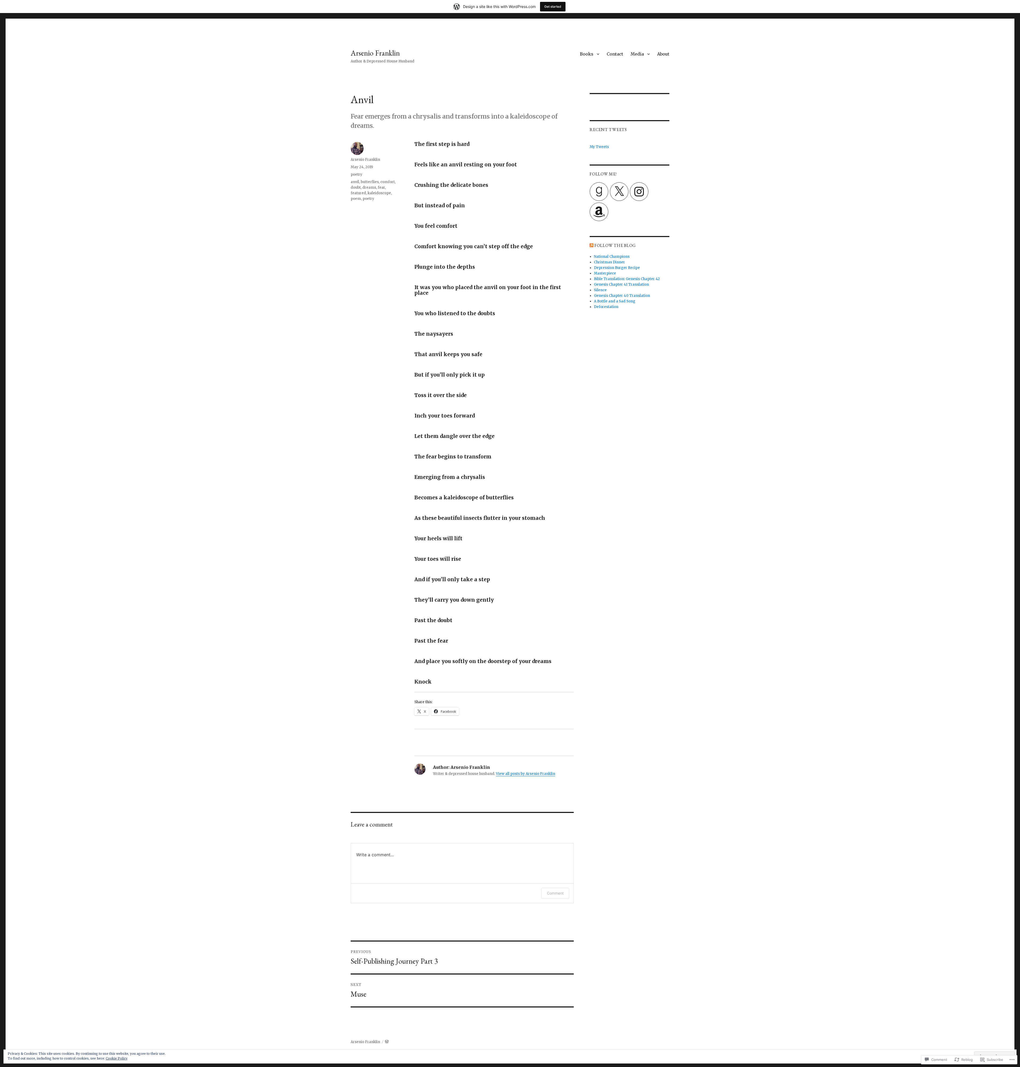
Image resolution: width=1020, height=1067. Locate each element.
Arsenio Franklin (375, 53)
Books (586, 54)
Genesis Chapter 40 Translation (622, 295)
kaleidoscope (379, 193)
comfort (387, 182)
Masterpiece (605, 273)
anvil (355, 182)
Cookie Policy (117, 1058)
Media (637, 54)
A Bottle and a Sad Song (614, 301)
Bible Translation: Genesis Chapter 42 (627, 279)
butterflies (370, 182)
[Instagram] (639, 191)
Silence (600, 290)
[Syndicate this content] (591, 245)
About (663, 54)
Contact (615, 54)
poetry (356, 174)
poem (356, 198)
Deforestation (606, 307)
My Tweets (599, 147)
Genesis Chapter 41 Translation (621, 284)
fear (381, 187)
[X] (619, 191)
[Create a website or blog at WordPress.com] (387, 1042)
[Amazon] (599, 212)
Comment (555, 893)
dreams (369, 187)
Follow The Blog (615, 245)
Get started (552, 7)
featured (358, 193)
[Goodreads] (599, 191)
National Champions (612, 256)
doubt (356, 187)
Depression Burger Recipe (617, 267)
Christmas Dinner (609, 262)
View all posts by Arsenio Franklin (525, 773)
